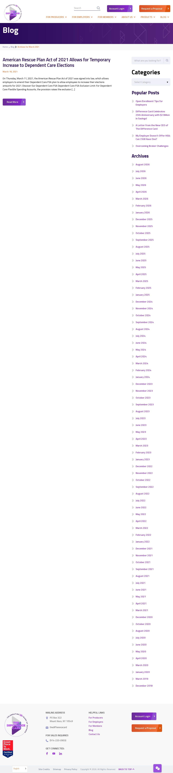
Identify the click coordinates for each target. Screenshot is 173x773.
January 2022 (143, 541)
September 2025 (145, 240)
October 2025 (143, 233)
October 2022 (143, 480)
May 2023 (141, 432)
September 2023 (145, 404)
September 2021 (145, 569)
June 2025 (141, 260)
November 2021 (144, 555)
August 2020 (142, 631)
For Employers (96, 722)
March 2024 (142, 363)
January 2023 (143, 459)
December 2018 (144, 686)
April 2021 (141, 603)
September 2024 (145, 322)
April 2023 (141, 439)
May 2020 (141, 651)
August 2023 (142, 411)
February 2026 (143, 205)
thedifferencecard (58, 727)
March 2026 (142, 198)
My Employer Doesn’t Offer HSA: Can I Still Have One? (153, 137)
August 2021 (142, 576)
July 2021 (140, 583)
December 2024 (144, 301)
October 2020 (143, 624)
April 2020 (141, 658)
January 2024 (143, 377)
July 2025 (140, 253)
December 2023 (144, 384)
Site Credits (44, 769)
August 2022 (142, 493)
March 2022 (142, 528)
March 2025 (142, 281)
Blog (12, 47)
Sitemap (57, 769)
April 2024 (141, 356)
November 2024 (144, 308)
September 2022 (145, 487)
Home (5, 47)
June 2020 (141, 644)
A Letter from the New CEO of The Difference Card (152, 127)
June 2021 (141, 589)
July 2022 (140, 500)
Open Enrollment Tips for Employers (149, 102)
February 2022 (143, 535)
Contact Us (94, 734)
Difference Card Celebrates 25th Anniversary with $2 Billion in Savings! (153, 115)
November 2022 (144, 473)
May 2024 (141, 349)
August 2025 (142, 247)
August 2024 (142, 329)
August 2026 (142, 164)
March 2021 (142, 610)
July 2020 (140, 637)
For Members (95, 726)
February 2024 (143, 370)
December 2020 (144, 617)
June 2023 (141, 425)
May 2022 (141, 514)
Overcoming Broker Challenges (152, 146)
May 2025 (141, 267)
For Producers (96, 717)
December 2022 (144, 466)
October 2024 (143, 315)
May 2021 (141, 596)
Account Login (116, 8)
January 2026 (143, 212)
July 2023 (140, 418)
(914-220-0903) (58, 740)
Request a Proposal (151, 8)
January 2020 (143, 672)
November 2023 (144, 391)
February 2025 (143, 288)
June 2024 (141, 343)
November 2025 (144, 226)
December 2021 (144, 548)
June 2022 (141, 507)
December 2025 (144, 219)
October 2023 (143, 397)
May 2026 (141, 185)
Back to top (125, 769)
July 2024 (140, 336)
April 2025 (141, 274)
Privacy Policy (70, 769)
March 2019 (142, 679)
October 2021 (143, 562)
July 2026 (140, 171)
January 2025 (143, 295)
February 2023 (143, 452)
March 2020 (142, 665)
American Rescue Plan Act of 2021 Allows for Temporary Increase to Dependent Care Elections (56, 62)
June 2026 (141, 178)
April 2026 (141, 192)
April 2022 (141, 521)
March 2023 (142, 445)
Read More (12, 102)
